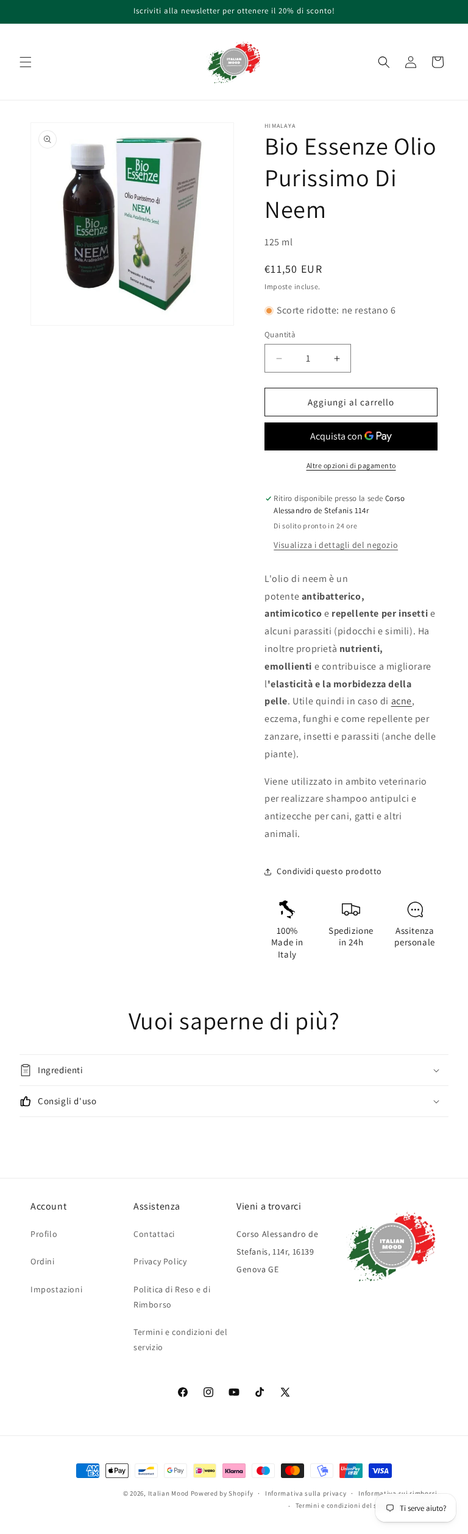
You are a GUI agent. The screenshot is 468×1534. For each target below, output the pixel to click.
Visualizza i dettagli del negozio (336, 544)
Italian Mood (168, 1493)
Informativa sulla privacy (306, 1493)
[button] (25, 62)
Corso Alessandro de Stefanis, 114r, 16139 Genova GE (277, 1251)
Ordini (42, 1261)
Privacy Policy (159, 1261)
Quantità (280, 334)
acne (401, 701)
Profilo (43, 1233)
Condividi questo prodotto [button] (329, 871)
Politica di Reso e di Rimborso (172, 1297)
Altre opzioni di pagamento (351, 465)
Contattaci (154, 1233)
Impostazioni (56, 1289)
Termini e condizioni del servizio (180, 1339)
